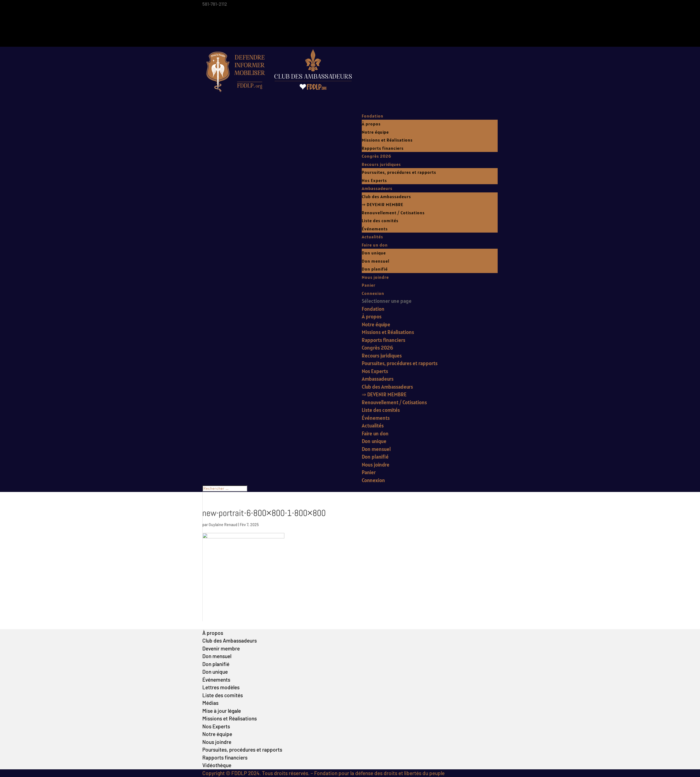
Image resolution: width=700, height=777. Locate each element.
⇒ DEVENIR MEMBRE (382, 204)
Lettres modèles (221, 687)
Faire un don (375, 245)
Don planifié (375, 269)
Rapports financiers (383, 148)
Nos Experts (374, 180)
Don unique (374, 253)
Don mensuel (375, 261)
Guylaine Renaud (223, 524)
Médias (210, 703)
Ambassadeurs (377, 188)
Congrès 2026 (376, 156)
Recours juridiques (381, 164)
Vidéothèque (216, 765)
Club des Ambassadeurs (386, 196)
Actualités (372, 236)
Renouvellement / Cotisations (393, 212)
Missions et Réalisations (387, 140)
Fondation (372, 116)
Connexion (373, 293)
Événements (375, 228)
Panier (368, 285)
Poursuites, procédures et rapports (399, 172)
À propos (371, 124)
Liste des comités (380, 220)
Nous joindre (375, 277)
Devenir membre (221, 648)
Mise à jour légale (221, 711)
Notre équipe (375, 132)
